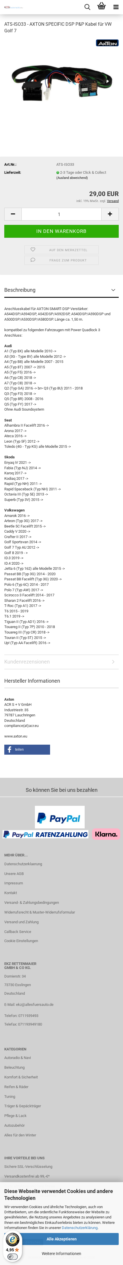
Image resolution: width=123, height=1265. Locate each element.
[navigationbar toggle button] (116, 7)
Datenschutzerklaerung (23, 864)
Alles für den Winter (20, 1135)
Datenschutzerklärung (80, 1228)
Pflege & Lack (15, 1116)
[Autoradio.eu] (11, 7)
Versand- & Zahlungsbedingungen (31, 902)
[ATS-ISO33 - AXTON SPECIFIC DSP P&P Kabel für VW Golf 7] (61, 82)
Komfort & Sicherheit (21, 1077)
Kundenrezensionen (27, 662)
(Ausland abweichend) (72, 178)
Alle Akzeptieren (62, 1239)
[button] (12, 214)
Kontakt (10, 893)
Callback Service (17, 932)
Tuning (9, 1096)
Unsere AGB (14, 874)
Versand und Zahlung (21, 922)
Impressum (13, 883)
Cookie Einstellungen (21, 941)
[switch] (12, 1257)
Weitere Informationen (61, 1253)
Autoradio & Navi (17, 1058)
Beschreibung (19, 290)
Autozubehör (14, 1125)
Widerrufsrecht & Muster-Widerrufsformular (39, 912)
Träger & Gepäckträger (22, 1106)
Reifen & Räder (16, 1087)
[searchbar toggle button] (87, 7)
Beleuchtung (14, 1067)
